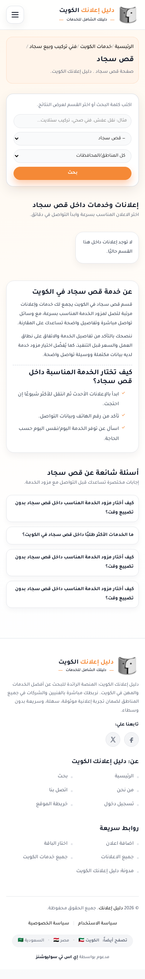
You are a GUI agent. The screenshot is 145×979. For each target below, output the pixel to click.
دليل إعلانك (111, 908)
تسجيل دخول (119, 804)
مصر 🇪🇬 (61, 940)
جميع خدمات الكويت (45, 857)
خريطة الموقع (52, 804)
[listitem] (131, 739)
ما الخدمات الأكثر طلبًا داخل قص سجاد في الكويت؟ (78, 535)
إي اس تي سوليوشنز (57, 957)
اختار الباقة (56, 844)
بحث (73, 173)
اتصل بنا (58, 790)
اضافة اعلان (120, 844)
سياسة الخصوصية (48, 923)
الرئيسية (124, 776)
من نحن (125, 790)
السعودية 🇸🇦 (31, 940)
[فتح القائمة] (15, 15)
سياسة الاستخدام (97, 923)
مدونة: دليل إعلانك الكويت (105, 871)
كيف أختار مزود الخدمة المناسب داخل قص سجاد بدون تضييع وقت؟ (74, 508)
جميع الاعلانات (117, 857)
